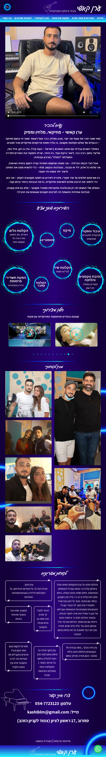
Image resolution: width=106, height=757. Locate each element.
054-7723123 (47, 703)
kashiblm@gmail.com (48, 712)
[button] (76, 334)
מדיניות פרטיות (62, 741)
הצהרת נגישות (44, 741)
